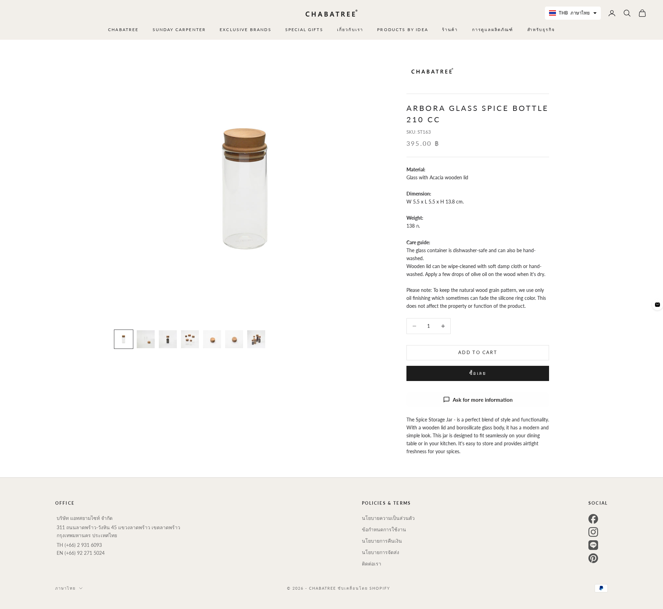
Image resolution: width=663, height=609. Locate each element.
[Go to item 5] (212, 339)
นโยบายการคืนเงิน (382, 541)
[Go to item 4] (190, 339)
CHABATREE (123, 29)
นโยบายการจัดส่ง (380, 552)
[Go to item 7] (256, 339)
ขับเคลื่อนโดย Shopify (364, 588)
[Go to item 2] (145, 339)
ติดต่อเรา (371, 564)
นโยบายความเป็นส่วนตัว (388, 518)
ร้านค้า (450, 29)
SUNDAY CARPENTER (179, 29)
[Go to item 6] (234, 339)
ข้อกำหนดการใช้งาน (384, 529)
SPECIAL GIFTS (304, 29)
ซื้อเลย (477, 373)
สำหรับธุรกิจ (541, 29)
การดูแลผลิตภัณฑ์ (492, 29)
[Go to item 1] (123, 339)
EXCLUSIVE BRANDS (245, 29)
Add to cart (477, 352)
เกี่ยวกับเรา (350, 29)
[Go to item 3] (167, 339)
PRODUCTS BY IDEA (402, 29)
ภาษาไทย (65, 588)
